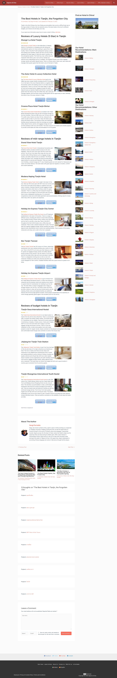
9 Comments (24, 21)
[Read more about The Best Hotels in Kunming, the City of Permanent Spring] (66, 464)
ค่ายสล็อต (28, 544)
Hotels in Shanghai (89, 69)
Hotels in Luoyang (89, 210)
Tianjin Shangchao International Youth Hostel (35, 379)
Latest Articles (48, 664)
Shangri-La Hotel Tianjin (29, 45)
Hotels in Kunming (89, 188)
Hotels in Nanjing (89, 225)
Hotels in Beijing (89, 58)
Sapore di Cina (11, 3)
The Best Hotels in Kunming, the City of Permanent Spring (63, 472)
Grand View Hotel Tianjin (29, 148)
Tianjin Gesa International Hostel (31, 315)
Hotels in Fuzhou (89, 130)
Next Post (71, 447)
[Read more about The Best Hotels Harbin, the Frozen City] (46, 465)
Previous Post (22, 447)
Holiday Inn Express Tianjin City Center (33, 214)
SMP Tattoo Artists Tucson (33, 532)
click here (57, 32)
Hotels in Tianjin (89, 270)
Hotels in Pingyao (89, 232)
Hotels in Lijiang (89, 203)
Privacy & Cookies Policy (26, 675)
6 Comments (60, 475)
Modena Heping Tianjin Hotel (30, 182)
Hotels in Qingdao (89, 239)
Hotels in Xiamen (89, 285)
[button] (114, 3)
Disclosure (16, 675)
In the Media (76, 664)
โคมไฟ (28, 581)
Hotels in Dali (88, 123)
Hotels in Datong (89, 115)
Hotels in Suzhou (89, 254)
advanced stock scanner (32, 557)
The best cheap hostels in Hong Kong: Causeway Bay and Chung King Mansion (26, 475)
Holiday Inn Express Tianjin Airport (32, 278)
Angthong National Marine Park (34, 520)
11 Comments (40, 476)
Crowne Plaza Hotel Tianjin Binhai (32, 111)
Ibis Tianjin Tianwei (28, 246)
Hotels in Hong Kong (90, 79)
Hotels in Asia (47, 476)
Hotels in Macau (89, 217)
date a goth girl (30, 507)
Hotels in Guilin (88, 152)
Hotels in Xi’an (88, 90)
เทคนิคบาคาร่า (30, 569)
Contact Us (62, 664)
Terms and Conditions (39, 675)
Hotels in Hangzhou (90, 166)
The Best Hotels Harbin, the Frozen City (46, 474)
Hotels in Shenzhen (90, 247)
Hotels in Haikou (89, 159)
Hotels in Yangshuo (90, 292)
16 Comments (21, 478)
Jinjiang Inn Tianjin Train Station (31, 347)
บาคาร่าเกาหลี (29, 594)
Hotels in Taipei (89, 263)
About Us (55, 664)
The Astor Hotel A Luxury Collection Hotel (34, 79)
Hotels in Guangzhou (90, 137)
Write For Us (69, 664)
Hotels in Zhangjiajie (90, 299)
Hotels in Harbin (89, 174)
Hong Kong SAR (28, 478)
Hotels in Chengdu (89, 101)
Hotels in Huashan (89, 181)
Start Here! (40, 664)
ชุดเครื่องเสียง (29, 495)
